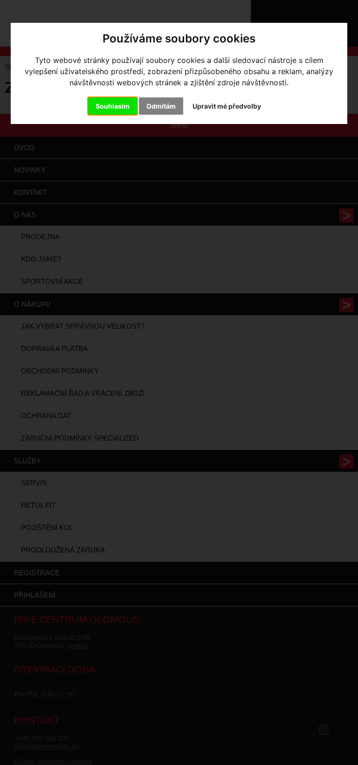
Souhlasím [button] (113, 106)
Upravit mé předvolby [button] (227, 106)
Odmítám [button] (161, 106)
